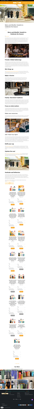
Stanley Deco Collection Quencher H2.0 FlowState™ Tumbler (13, 153)
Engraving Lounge (4, 407)
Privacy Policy (18, 394)
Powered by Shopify (8, 407)
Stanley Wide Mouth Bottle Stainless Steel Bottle (12, 71)
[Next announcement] (23, 0)
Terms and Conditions (11, 394)
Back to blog (17, 363)
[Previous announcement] (11, 0)
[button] (4, 2)
